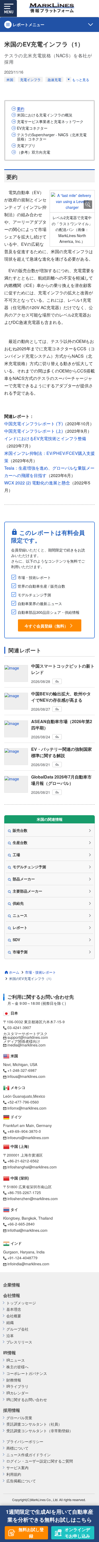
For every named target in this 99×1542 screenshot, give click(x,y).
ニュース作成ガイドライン (28, 1455)
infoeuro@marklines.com (28, 1137)
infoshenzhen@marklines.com (32, 1198)
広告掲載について (21, 1481)
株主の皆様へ (17, 1367)
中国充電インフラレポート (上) (33, 431)
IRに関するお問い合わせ (26, 1399)
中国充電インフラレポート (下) (33, 424)
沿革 (10, 1335)
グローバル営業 (19, 1418)
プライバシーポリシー (24, 1441)
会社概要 (13, 1316)
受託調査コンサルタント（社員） (34, 1424)
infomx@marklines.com (26, 1108)
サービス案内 (17, 1467)
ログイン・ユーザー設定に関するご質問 (39, 1461)
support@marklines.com (27, 1037)
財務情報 (13, 1380)
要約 (20, 108)
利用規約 (13, 1474)
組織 (10, 1322)
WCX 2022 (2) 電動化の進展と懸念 (37, 483)
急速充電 (54, 79)
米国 (9, 79)
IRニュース (15, 1360)
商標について (17, 1448)
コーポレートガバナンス (26, 1373)
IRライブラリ (17, 1386)
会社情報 (11, 1295)
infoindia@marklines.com (28, 1263)
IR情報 (9, 1353)
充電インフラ (30, 79)
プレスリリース (19, 1342)
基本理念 (13, 1309)
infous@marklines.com (26, 1076)
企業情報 (11, 1285)
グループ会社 (17, 1329)
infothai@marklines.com (27, 1230)
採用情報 (11, 1410)
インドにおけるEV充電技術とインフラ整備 (45, 438)
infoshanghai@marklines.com (32, 1167)
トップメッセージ (21, 1303)
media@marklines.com (26, 1045)
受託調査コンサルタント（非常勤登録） (39, 1430)
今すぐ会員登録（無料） (46, 626)
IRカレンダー (17, 1393)
